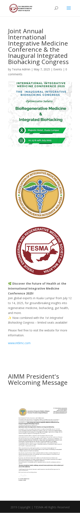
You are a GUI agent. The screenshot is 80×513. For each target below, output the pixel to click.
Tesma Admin (21, 69)
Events (57, 69)
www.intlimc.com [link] (19, 343)
